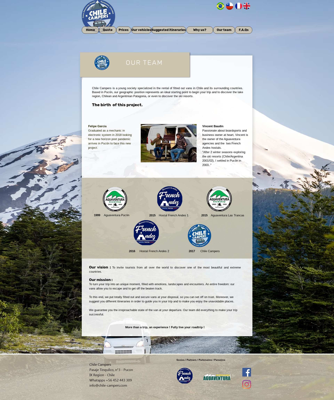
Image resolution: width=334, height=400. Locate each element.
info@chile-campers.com (108, 385)
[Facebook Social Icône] (246, 372)
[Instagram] (246, 384)
